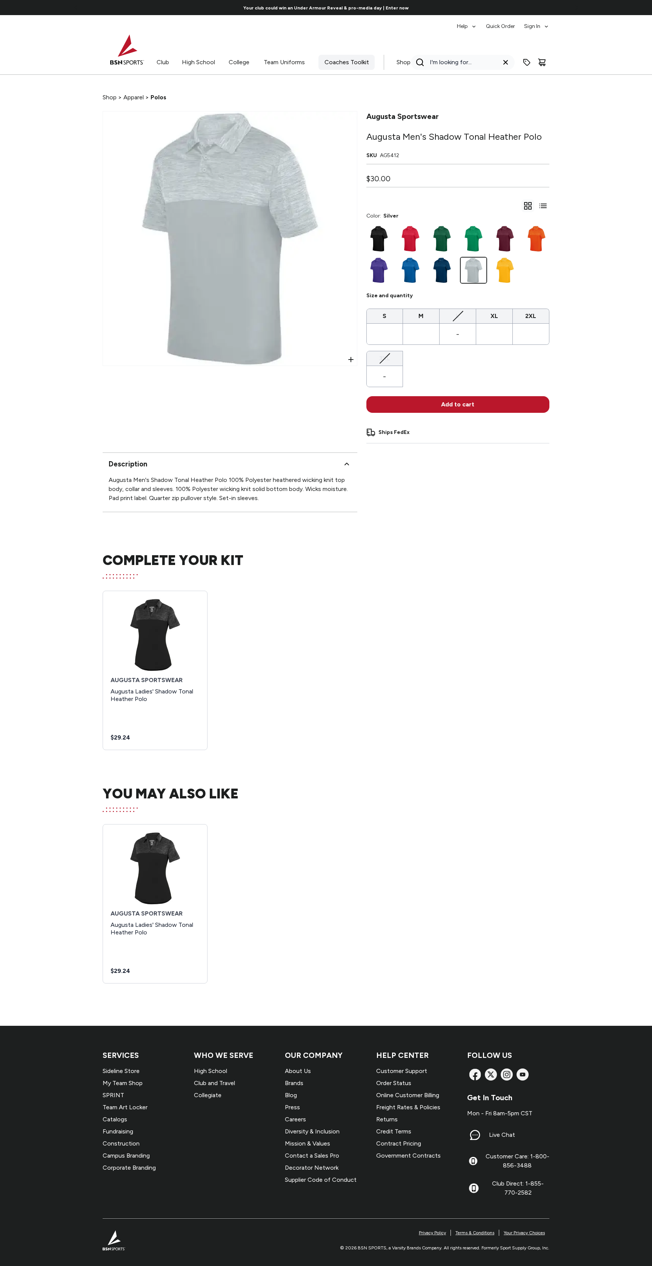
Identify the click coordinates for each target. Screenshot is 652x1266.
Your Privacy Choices (524, 1232)
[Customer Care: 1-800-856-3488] (473, 1161)
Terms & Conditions (474, 1232)
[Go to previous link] (75, 7)
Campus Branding (126, 1155)
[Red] (410, 239)
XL (494, 316)
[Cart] (541, 62)
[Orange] (536, 239)
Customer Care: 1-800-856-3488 (517, 1161)
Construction (121, 1143)
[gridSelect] (527, 205)
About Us (298, 1071)
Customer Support (401, 1071)
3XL (384, 358)
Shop (404, 62)
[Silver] (473, 270)
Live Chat (502, 1134)
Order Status (393, 1083)
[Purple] (379, 270)
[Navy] (442, 270)
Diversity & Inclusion (312, 1131)
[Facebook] (475, 1074)
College (239, 62)
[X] (491, 1074)
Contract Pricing (398, 1143)
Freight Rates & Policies (408, 1107)
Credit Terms (393, 1131)
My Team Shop (123, 1083)
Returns (387, 1119)
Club (163, 62)
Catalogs (115, 1119)
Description (128, 464)
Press (292, 1107)
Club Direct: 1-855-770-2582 (518, 1188)
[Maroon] (505, 239)
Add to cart (457, 404)
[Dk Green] (442, 239)
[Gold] (505, 270)
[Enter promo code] (526, 62)
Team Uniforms (284, 62)
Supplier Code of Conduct (321, 1179)
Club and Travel (214, 1083)
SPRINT (113, 1095)
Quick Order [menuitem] (500, 26)
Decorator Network (311, 1167)
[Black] (379, 239)
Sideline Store (121, 1071)
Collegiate (207, 1095)
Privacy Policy (432, 1232)
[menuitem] (467, 22)
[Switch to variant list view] (543, 205)
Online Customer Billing (407, 1095)
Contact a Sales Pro (312, 1155)
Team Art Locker (125, 1107)
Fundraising (118, 1131)
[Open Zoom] (350, 359)
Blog (291, 1095)
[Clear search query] (506, 62)
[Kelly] (473, 239)
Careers (295, 1119)
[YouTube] (523, 1074)
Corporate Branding (129, 1167)
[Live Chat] (475, 1135)
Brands (294, 1083)
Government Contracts (408, 1155)
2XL (530, 316)
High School (198, 62)
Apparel (133, 97)
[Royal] (410, 270)
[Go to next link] (576, 7)
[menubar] (503, 22)
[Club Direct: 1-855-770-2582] (473, 1188)
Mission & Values (307, 1143)
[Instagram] (507, 1074)
